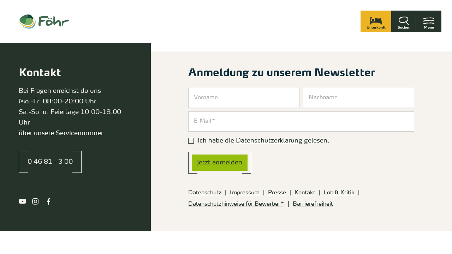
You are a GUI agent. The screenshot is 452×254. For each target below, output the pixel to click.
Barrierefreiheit (313, 204)
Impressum (245, 193)
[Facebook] (48, 201)
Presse (277, 193)
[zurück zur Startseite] (44, 21)
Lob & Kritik (339, 193)
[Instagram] (35, 201)
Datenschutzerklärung (269, 141)
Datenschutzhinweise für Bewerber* (236, 204)
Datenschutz (204, 193)
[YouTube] (22, 201)
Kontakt (305, 193)
